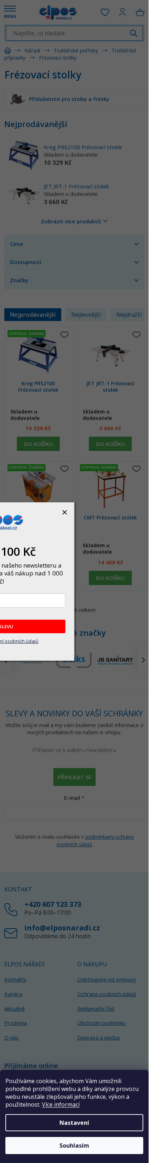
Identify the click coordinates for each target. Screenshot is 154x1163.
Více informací (61, 1104)
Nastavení (74, 1123)
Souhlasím (74, 1145)
